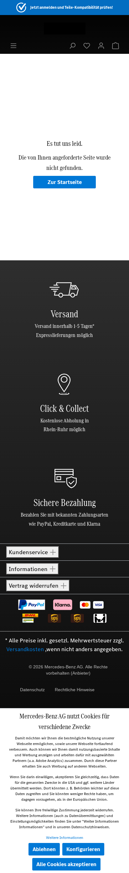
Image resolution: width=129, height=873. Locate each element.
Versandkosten (25, 649)
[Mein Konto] (101, 45)
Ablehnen (44, 849)
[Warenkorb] (115, 45)
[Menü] (13, 45)
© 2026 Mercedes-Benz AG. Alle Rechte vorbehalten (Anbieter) (68, 670)
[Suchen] (72, 45)
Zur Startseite (65, 182)
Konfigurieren (83, 849)
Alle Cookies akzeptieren (66, 864)
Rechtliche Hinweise (75, 689)
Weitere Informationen (64, 837)
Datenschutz (32, 689)
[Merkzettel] (87, 45)
